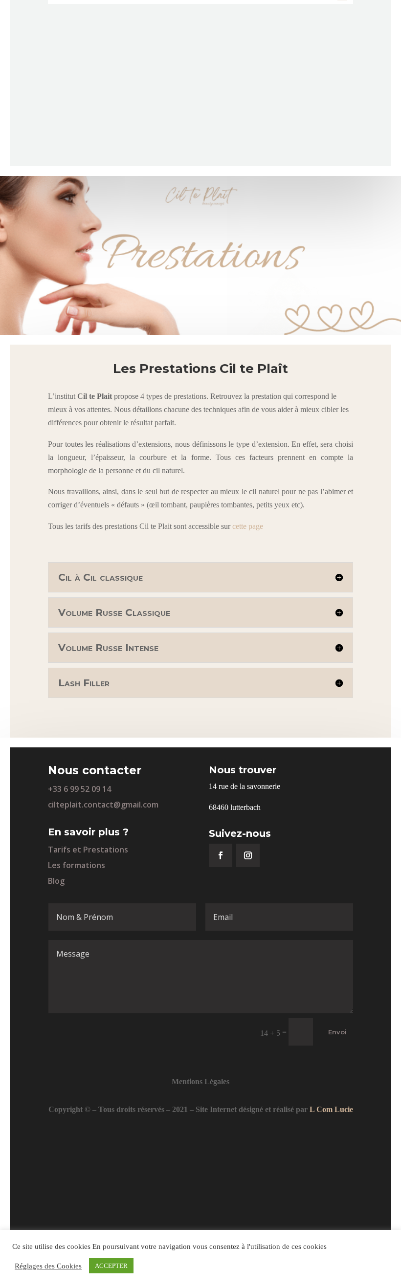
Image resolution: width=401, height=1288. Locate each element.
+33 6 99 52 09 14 (79, 789)
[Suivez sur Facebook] (220, 855)
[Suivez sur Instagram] (248, 855)
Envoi (337, 1032)
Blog (56, 880)
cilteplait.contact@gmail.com (103, 804)
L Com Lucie (331, 1109)
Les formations (76, 865)
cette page (247, 526)
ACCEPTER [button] (111, 1265)
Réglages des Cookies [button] (48, 1266)
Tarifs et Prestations (88, 849)
